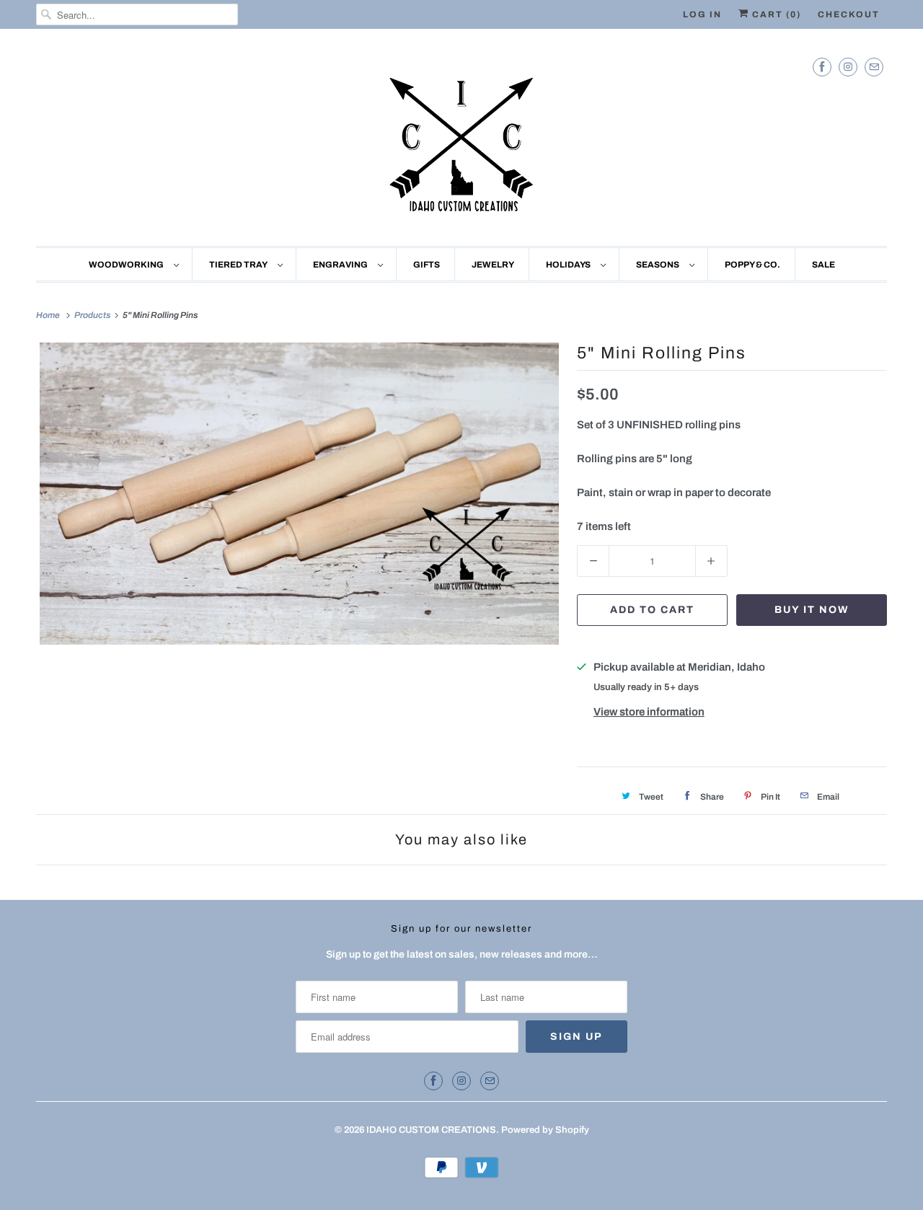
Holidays (569, 265)
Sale (823, 265)
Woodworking (128, 265)
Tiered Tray (239, 265)
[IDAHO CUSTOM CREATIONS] (461, 140)
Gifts (426, 265)
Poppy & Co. (752, 265)
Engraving (342, 265)
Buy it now (811, 609)
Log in (702, 14)
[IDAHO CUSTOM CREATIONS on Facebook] (822, 66)
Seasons (659, 265)
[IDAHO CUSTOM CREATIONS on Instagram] (848, 66)
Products (93, 315)
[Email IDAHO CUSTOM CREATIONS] (874, 66)
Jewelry (493, 265)
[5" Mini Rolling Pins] (299, 494)
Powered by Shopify (545, 1130)
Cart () (775, 14)
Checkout (849, 14)
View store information (649, 711)
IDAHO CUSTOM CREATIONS (431, 1130)
